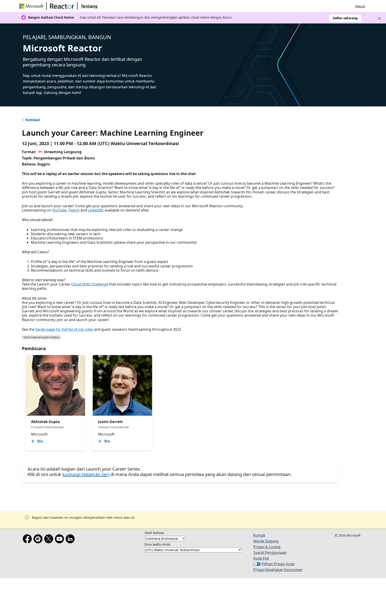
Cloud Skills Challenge (89, 284)
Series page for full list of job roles (64, 329)
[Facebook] (28, 539)
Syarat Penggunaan (270, 552)
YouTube (59, 210)
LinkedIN (95, 210)
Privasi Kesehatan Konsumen (277, 569)
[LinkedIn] (71, 539)
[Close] (379, 18)
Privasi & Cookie (267, 546)
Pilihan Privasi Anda (278, 563)
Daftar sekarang (345, 18)
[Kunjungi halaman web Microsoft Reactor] (62, 6)
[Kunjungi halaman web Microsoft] (32, 6)
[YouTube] (60, 539)
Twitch (74, 210)
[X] (49, 539)
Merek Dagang (266, 541)
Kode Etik (261, 558)
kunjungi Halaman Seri (85, 474)
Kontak (259, 535)
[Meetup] (39, 539)
